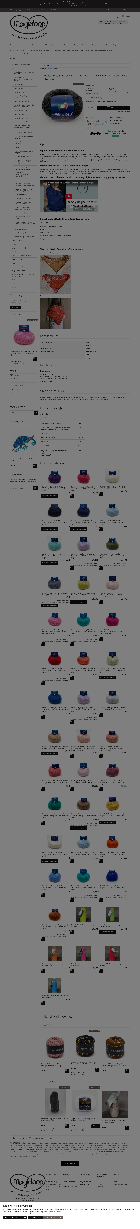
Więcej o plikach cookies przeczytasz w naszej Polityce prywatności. (23, 1213)
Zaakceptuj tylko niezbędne (15, 1217)
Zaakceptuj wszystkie (52, 1217)
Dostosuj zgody (35, 1217)
